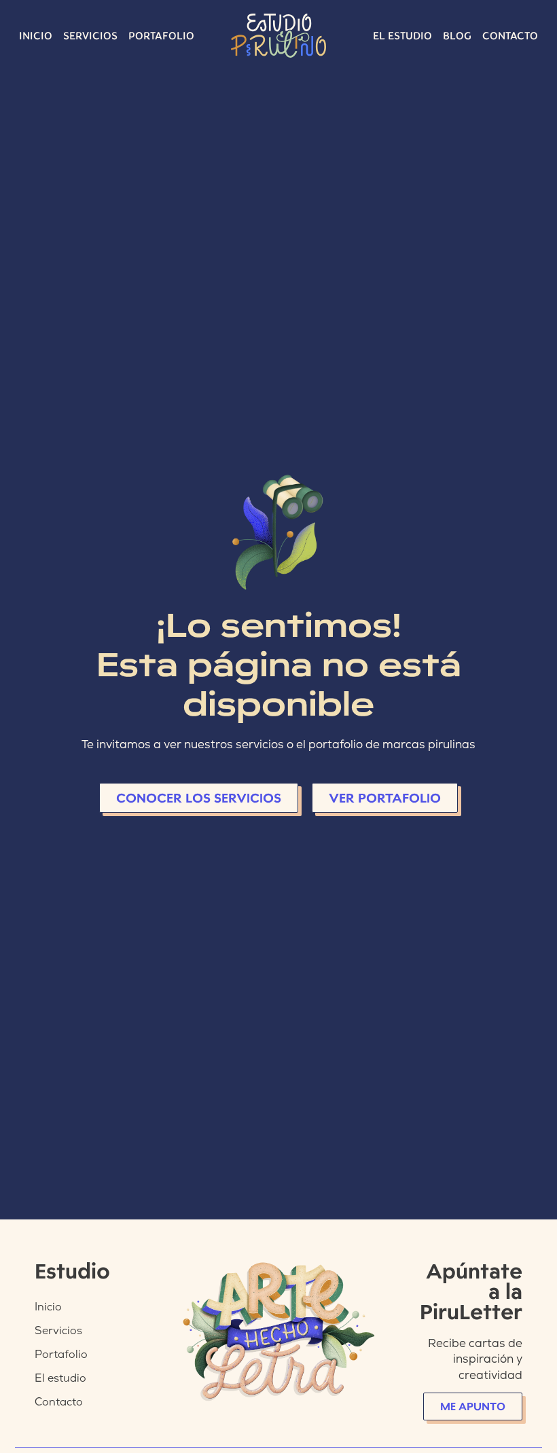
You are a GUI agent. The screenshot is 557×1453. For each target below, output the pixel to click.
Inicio (35, 36)
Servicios (90, 36)
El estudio (402, 36)
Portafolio (161, 36)
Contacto (510, 36)
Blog (457, 36)
